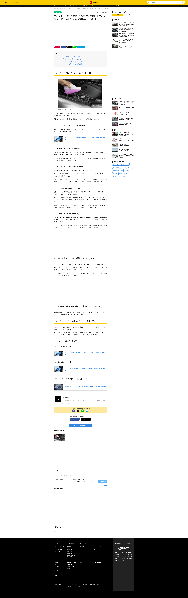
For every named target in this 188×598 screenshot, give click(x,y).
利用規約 (105, 485)
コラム (114, 176)
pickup (119, 176)
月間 (129, 14)
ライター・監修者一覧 (58, 586)
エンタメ (89, 5)
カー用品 (83, 5)
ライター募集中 (67, 586)
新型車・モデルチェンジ (59, 546)
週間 (118, 14)
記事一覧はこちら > (66, 403)
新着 (55, 531)
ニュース (62, 5)
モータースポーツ (97, 5)
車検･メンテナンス (71, 551)
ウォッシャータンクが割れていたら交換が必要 (70, 64)
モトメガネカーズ (125, 164)
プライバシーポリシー (76, 584)
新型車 (120, 173)
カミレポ (82, 564)
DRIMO (125, 173)
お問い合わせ (92, 584)
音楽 (55, 568)
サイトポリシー (67, 584)
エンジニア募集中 (76, 586)
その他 (120, 5)
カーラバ (130, 167)
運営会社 (55, 584)
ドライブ (82, 547)
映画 (55, 564)
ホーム (56, 5)
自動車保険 (69, 549)
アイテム (95, 549)
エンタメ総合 (56, 570)
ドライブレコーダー (98, 546)
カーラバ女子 (116, 164)
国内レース (69, 568)
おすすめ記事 (116, 167)
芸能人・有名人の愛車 (118, 170)
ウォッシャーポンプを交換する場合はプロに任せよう (72, 61)
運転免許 (69, 546)
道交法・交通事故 (71, 555)
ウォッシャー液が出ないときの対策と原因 (69, 56)
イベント (105, 5)
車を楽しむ (76, 5)
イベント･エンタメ (58, 549)
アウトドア (82, 546)
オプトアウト (85, 584)
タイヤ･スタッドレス (98, 547)
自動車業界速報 (57, 551)
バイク (126, 170)
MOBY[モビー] (56, 8)
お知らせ (98, 584)
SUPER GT (69, 564)
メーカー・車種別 (113, 5)
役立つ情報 (68, 8)
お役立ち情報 (69, 5)
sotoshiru (115, 173)
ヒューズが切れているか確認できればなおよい (70, 59)
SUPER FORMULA (71, 566)
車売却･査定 (69, 553)
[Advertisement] (80, 33)
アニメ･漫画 (56, 566)
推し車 (131, 173)
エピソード (123, 167)
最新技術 (55, 547)
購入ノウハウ (70, 547)
